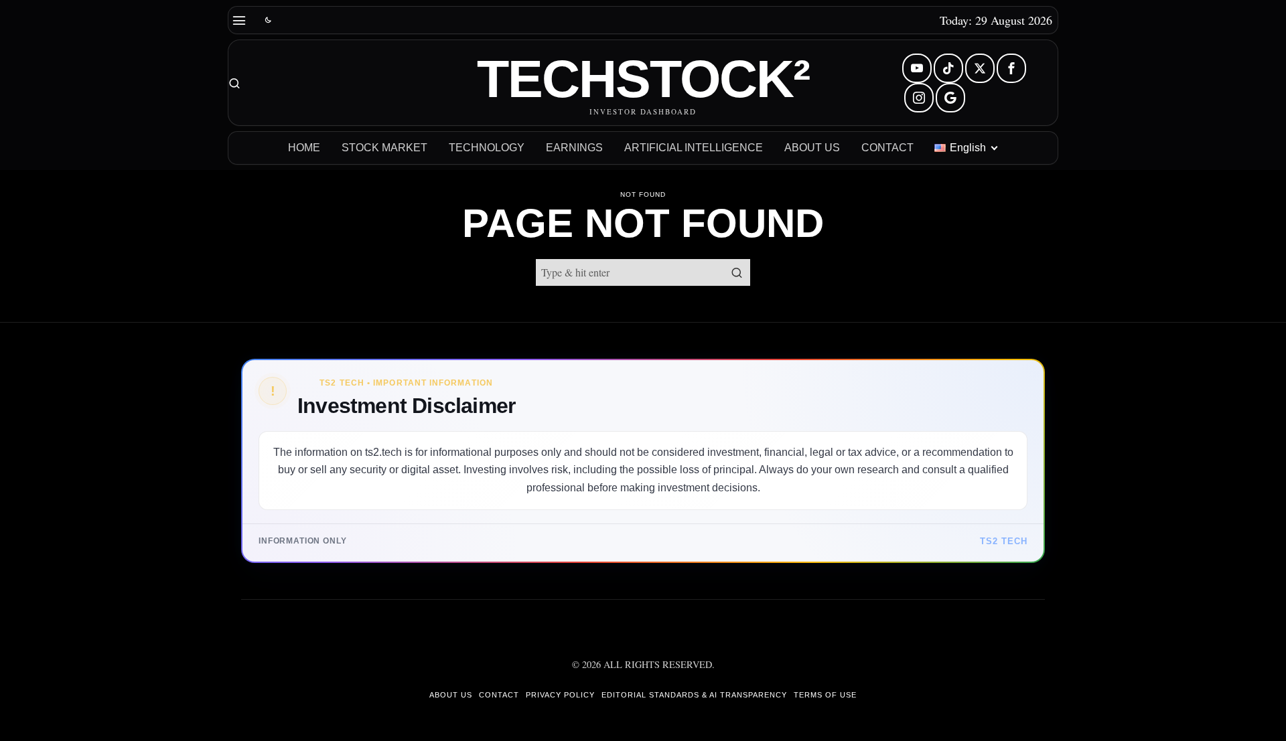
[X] (980, 68)
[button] (736, 272)
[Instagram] (919, 97)
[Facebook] (1011, 68)
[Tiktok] (948, 68)
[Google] (950, 97)
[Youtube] (917, 68)
